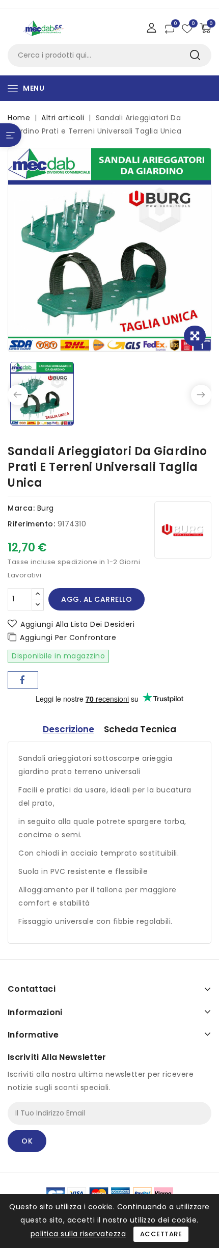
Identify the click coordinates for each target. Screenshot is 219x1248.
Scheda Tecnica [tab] (140, 729)
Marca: (21, 508)
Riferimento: (31, 524)
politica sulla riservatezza (78, 1234)
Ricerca (194, 55)
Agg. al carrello (96, 599)
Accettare (161, 1234)
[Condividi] (23, 680)
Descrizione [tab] (68, 729)
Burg (45, 508)
